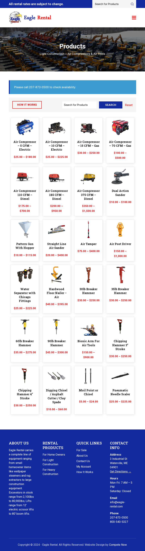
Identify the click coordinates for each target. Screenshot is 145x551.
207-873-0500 (119, 517)
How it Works (27, 104)
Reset (129, 105)
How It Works (84, 472)
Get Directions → (120, 471)
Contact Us (83, 461)
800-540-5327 (119, 521)
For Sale (81, 450)
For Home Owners (54, 454)
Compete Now (118, 544)
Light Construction (52, 54)
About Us (82, 455)
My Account (83, 466)
